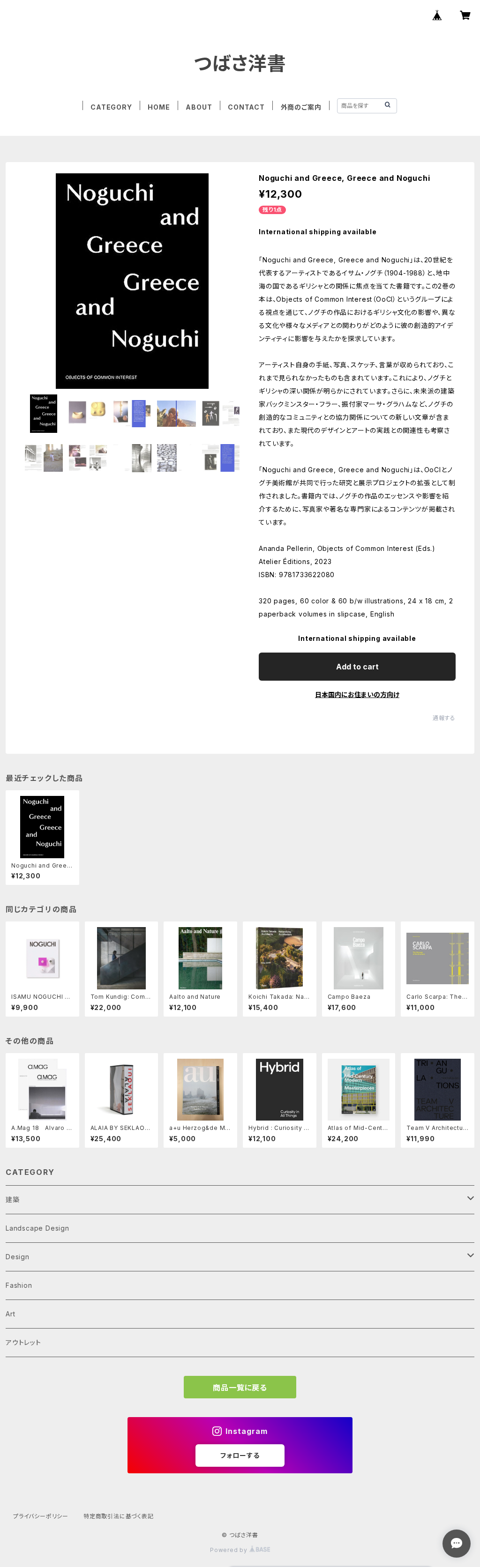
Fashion (19, 1285)
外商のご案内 (301, 107)
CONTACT (246, 107)
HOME (159, 107)
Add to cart (357, 666)
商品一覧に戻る (240, 1387)
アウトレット (23, 1342)
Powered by (229, 1549)
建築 (13, 1199)
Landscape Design (37, 1228)
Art (10, 1314)
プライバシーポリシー (40, 1516)
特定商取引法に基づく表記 (118, 1516)
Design (18, 1257)
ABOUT (199, 107)
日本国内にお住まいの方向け (357, 694)
